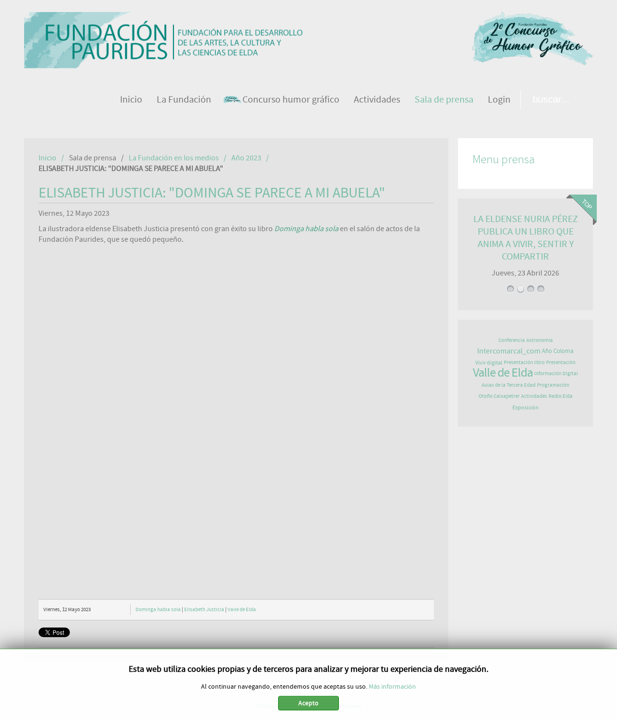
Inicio (47, 158)
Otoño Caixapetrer (499, 396)
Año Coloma (558, 351)
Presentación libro (524, 362)
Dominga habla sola (158, 609)
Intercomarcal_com (508, 351)
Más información (392, 687)
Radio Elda (561, 396)
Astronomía (539, 340)
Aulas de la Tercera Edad (509, 385)
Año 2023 (246, 158)
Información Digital (556, 373)
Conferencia (511, 340)
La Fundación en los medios (174, 158)
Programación (553, 385)
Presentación (561, 362)
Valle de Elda (242, 609)
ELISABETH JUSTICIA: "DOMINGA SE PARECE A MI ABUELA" (212, 193)
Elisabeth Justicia (204, 609)
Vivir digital (488, 362)
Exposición (525, 407)
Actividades (534, 396)
